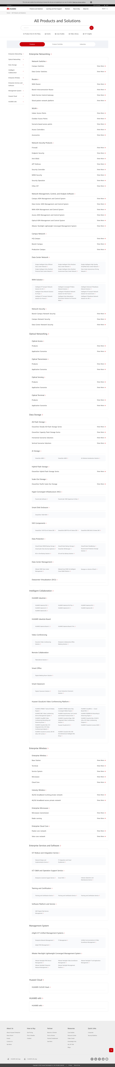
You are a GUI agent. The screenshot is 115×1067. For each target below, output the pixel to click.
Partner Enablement (52, 1038)
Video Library (75, 34)
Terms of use (77, 1065)
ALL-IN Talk (71, 1044)
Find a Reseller (31, 1035)
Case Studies (60, 34)
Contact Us (10, 1041)
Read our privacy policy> (79, 2)
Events (49, 34)
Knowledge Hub (72, 1041)
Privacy (70, 1065)
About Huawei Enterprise (13, 1032)
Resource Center (72, 1035)
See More (9, 1044)
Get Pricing (30, 1032)
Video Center (71, 1038)
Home (8, 13)
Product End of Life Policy (32, 34)
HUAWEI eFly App (32, 1059)
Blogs (69, 1047)
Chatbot (29, 1038)
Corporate (90, 1032)
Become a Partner (52, 1032)
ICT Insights (88, 34)
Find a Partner (51, 1035)
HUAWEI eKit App (15, 1059)
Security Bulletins (92, 1035)
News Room (10, 1035)
